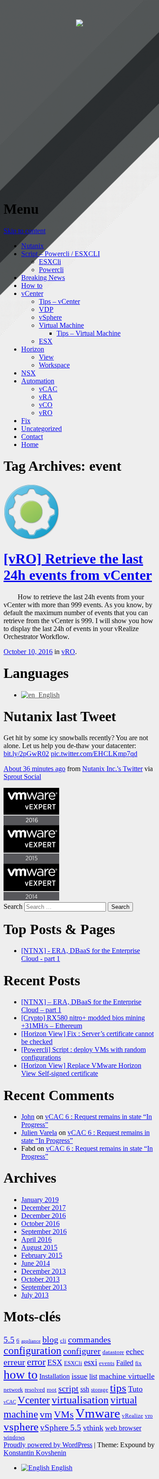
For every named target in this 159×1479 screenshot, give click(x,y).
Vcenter (34, 1400)
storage (99, 1389)
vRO (46, 412)
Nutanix (32, 246)
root (52, 1389)
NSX (28, 373)
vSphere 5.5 (60, 1427)
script (68, 1388)
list (93, 1376)
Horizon (32, 349)
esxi (90, 1362)
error (36, 1362)
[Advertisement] (79, 112)
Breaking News (43, 277)
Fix (25, 420)
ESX (46, 341)
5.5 (9, 1339)
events (106, 1363)
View (46, 357)
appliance (31, 1341)
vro (149, 1415)
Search (13, 906)
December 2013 (43, 1271)
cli (63, 1340)
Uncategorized (41, 428)
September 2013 (44, 1287)
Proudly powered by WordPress (48, 1445)
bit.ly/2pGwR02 (26, 753)
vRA (46, 397)
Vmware (98, 1413)
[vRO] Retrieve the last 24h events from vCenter (78, 567)
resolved (35, 1389)
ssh (84, 1389)
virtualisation (80, 1400)
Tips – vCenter (59, 301)
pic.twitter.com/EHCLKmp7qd (94, 753)
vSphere (50, 317)
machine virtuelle (127, 1376)
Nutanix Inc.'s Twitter (112, 768)
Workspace (54, 365)
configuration (32, 1350)
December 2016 (43, 1215)
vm (46, 1414)
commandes (89, 1339)
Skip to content (24, 231)
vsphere (21, 1427)
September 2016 (44, 1231)
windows (14, 1437)
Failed (124, 1362)
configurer (82, 1351)
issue (79, 1376)
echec (135, 1351)
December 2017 (43, 1207)
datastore (113, 1352)
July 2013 (35, 1295)
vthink (93, 1427)
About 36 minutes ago (34, 768)
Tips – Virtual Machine (89, 333)
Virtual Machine (61, 325)
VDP (46, 309)
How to (31, 285)
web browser (123, 1428)
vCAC (48, 389)
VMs (64, 1414)
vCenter (32, 293)
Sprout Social (22, 776)
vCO (46, 405)
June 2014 (35, 1263)
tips (118, 1388)
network (13, 1389)
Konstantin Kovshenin (35, 1452)
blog (50, 1339)
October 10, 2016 (28, 651)
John (27, 1116)
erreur (14, 1362)
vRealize (132, 1415)
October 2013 (40, 1279)
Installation (54, 1376)
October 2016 (40, 1223)
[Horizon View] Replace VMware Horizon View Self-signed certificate (81, 1069)
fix (138, 1363)
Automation (37, 381)
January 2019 (40, 1199)
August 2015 (39, 1247)
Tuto (135, 1388)
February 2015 (41, 1255)
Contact (32, 436)
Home (29, 444)
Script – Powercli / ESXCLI (60, 253)
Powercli (51, 269)
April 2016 (36, 1239)
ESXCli (50, 261)
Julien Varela (39, 1132)
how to (21, 1374)
